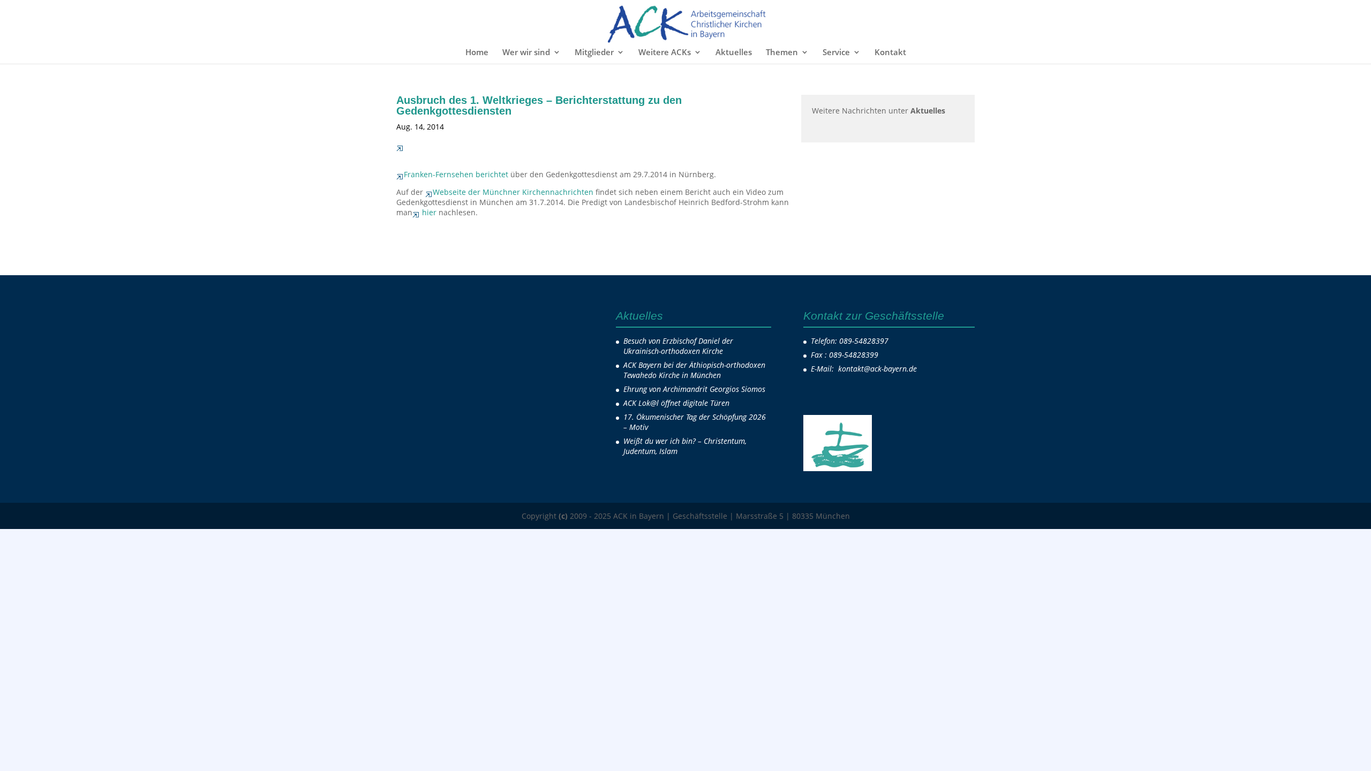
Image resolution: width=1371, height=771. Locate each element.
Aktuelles (733, 52)
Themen (782, 52)
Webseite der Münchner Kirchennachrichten (513, 192)
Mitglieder (594, 52)
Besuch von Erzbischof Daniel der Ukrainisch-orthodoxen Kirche (678, 346)
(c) (563, 516)
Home (476, 52)
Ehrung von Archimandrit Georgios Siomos (694, 389)
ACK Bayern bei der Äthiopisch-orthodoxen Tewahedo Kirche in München (694, 370)
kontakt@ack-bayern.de (878, 369)
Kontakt (890, 52)
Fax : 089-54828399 (844, 355)
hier (429, 212)
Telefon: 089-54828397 (849, 341)
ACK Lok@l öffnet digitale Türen (676, 403)
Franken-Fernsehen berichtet (456, 174)
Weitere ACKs (664, 52)
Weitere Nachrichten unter (878, 110)
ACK (466, 127)
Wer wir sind (526, 52)
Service (836, 52)
